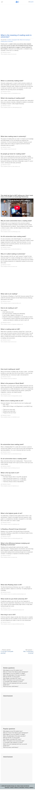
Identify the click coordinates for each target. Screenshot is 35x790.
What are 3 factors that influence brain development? (15, 671)
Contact (12, 787)
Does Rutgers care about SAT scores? (12, 678)
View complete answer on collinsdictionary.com (11, 107)
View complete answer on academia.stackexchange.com (13, 594)
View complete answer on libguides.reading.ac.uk (12, 324)
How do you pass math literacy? (10, 686)
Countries (9, 39)
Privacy (27, 787)
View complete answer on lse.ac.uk (8, 341)
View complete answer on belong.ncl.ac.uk (10, 467)
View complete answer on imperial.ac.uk (10, 485)
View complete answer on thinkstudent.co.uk (10, 93)
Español (31, 1)
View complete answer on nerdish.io (9, 378)
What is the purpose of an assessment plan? (13, 680)
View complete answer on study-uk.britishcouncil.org (12, 624)
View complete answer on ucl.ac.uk (8, 54)
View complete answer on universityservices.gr (11, 453)
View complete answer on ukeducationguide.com (11, 538)
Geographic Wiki (15, 39)
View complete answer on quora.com (9, 266)
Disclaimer (21, 787)
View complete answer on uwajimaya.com (10, 524)
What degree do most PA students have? (12, 670)
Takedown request (6, 52)
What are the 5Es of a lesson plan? (11, 676)
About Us (16, 787)
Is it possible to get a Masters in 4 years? (13, 681)
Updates (31, 787)
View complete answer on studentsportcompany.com (12, 609)
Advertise (7, 787)
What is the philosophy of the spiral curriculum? (14, 675)
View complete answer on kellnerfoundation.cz (11, 249)
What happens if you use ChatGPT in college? (14, 673)
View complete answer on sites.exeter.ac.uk (10, 166)
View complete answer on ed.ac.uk (8, 149)
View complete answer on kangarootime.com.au (11, 395)
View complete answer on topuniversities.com (11, 303)
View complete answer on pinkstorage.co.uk (10, 231)
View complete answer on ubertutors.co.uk (10, 417)
